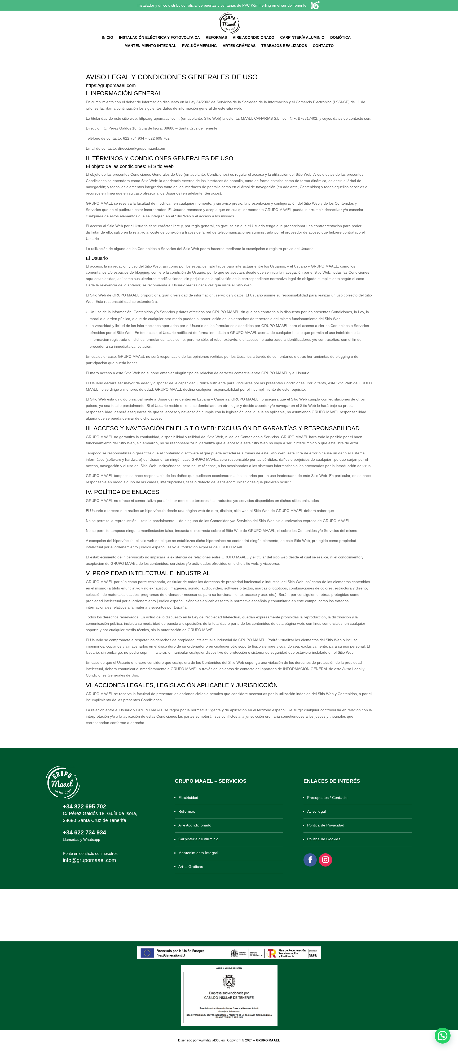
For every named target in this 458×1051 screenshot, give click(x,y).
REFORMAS (216, 38)
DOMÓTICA (340, 38)
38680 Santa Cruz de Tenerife (94, 820)
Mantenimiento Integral (198, 853)
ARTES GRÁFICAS (239, 46)
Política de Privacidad (325, 825)
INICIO (107, 38)
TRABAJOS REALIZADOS (284, 46)
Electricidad (188, 797)
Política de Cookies (323, 839)
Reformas (186, 811)
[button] (443, 1036)
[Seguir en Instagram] (325, 860)
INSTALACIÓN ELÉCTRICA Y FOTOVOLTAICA (159, 38)
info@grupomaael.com (89, 860)
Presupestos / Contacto (327, 797)
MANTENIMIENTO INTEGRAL (150, 46)
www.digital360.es (212, 1040)
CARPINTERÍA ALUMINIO (302, 38)
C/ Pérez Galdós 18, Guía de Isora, (100, 813)
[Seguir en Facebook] (310, 860)
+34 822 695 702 (84, 806)
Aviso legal (316, 811)
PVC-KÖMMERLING (199, 46)
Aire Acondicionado (195, 825)
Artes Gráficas (190, 866)
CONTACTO (323, 46)
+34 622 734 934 (84, 832)
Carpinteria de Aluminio (198, 839)
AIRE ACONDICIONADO (253, 38)
